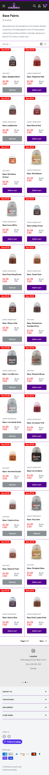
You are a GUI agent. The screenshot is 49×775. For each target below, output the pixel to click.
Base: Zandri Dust (34, 274)
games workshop (34, 73)
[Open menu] (4, 6)
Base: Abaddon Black (11, 77)
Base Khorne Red (34, 125)
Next (42, 641)
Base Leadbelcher (10, 125)
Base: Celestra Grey (11, 520)
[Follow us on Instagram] (9, 736)
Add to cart (36, 90)
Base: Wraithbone (34, 173)
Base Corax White (10, 225)
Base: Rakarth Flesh (11, 569)
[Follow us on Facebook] (4, 736)
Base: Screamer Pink (35, 423)
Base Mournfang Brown (12, 274)
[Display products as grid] (41, 44)
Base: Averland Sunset (12, 471)
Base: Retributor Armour (9, 175)
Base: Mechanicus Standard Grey (34, 324)
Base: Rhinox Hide (10, 323)
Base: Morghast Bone (35, 568)
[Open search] (34, 6)
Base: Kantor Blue (10, 617)
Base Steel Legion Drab (36, 617)
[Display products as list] (45, 44)
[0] (44, 5)
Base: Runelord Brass (35, 374)
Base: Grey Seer (33, 519)
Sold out (12, 90)
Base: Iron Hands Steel (12, 422)
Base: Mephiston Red (35, 77)
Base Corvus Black (34, 471)
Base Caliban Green (35, 226)
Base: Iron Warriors (10, 374)
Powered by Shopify (10, 770)
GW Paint (6, 73)
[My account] (39, 6)
